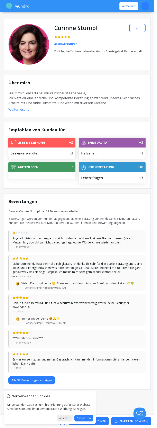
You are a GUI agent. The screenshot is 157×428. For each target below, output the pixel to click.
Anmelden (128, 6)
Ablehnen (64, 418)
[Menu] (145, 6)
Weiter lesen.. (18, 109)
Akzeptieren (84, 418)
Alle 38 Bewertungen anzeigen (32, 380)
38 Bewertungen (65, 44)
